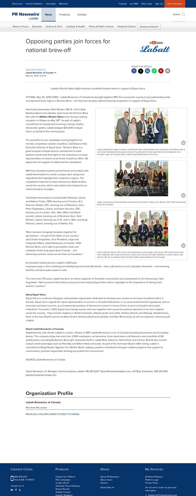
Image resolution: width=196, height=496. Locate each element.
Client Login (146, 3)
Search (176, 14)
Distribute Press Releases (68, 486)
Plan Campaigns (63, 479)
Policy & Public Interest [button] (101, 26)
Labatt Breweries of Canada (43, 402)
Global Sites (106, 487)
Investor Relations (34, 3)
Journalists (51, 3)
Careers (104, 483)
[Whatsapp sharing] (154, 71)
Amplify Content (63, 492)
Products (64, 15)
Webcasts (63, 3)
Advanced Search (149, 26)
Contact (82, 15)
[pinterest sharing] (161, 71)
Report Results (63, 489)
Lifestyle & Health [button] (75, 26)
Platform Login (152, 479)
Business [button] (37, 26)
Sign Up (159, 3)
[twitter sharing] (140, 72)
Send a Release (174, 3)
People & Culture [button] (126, 26)
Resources (17, 3)
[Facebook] (16, 489)
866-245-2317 (20, 476)
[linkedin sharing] (147, 71)
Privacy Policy (151, 483)
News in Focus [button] (20, 26)
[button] (141, 126)
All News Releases (154, 476)
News (48, 15)
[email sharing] (167, 71)
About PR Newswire (109, 476)
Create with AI (62, 483)
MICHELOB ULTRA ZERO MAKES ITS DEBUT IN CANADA (52, 414)
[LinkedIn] (12, 489)
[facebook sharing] (134, 71)
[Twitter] (20, 489)
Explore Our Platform (65, 476)
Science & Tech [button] (54, 26)
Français (123, 3)
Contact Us (16, 486)
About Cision (106, 479)
